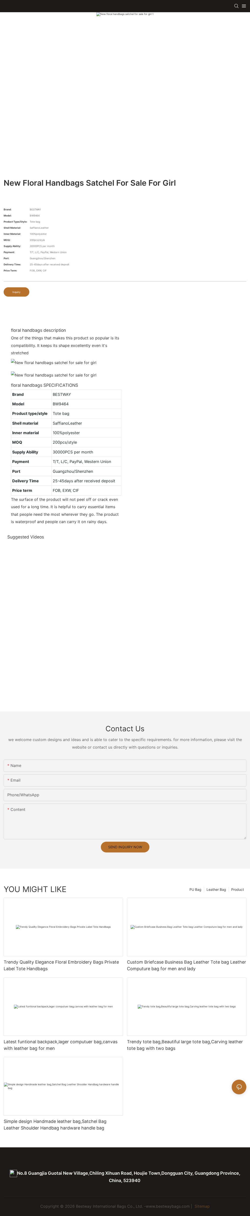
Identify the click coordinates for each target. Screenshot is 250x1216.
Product (237, 889)
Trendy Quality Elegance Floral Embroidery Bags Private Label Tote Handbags (61, 965)
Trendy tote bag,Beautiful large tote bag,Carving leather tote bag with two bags (185, 1045)
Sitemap (201, 1206)
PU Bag (195, 889)
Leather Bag (216, 889)
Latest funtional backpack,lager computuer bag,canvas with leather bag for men (60, 1045)
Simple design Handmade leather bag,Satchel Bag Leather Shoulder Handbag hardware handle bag (55, 1124)
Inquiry (16, 292)
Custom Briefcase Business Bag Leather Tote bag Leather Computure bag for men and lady (186, 965)
